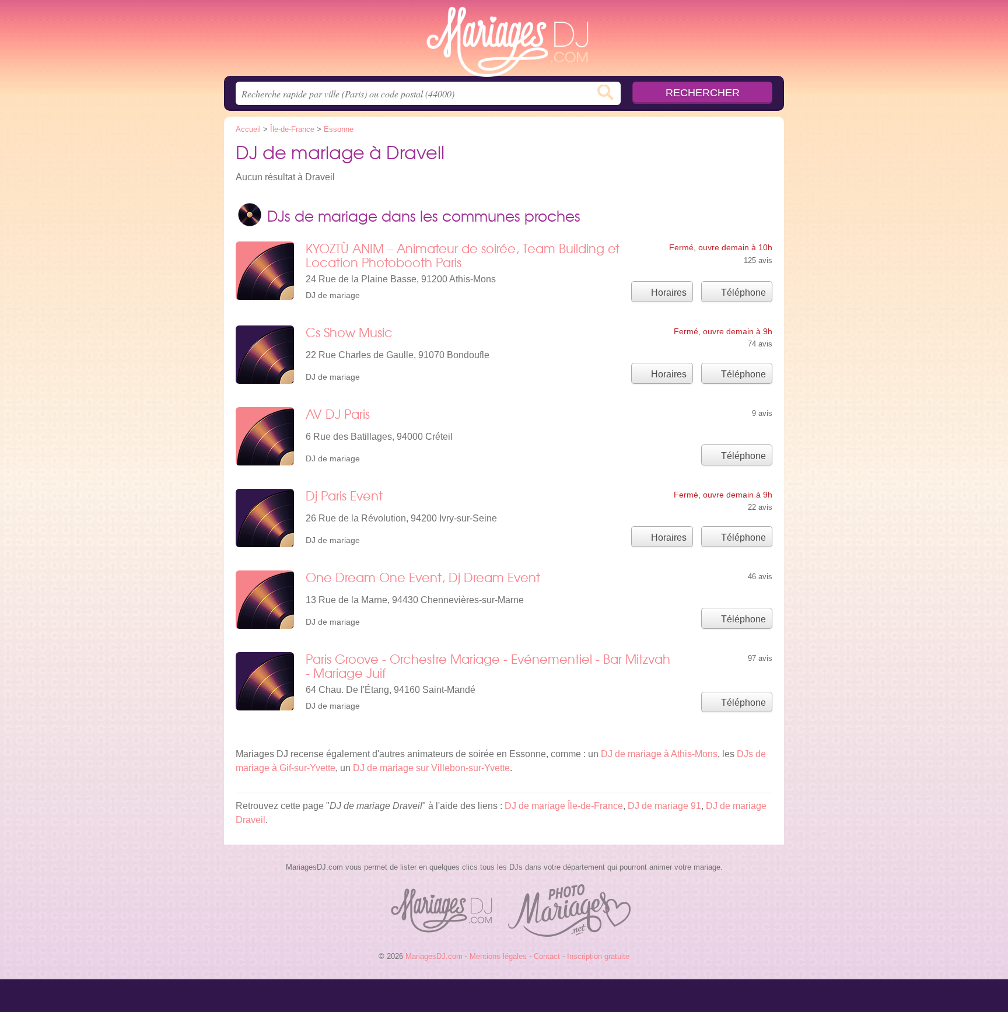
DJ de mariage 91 (664, 806)
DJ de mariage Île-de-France (564, 806)
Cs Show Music (349, 332)
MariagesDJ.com (504, 41)
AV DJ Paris (338, 414)
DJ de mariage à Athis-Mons (659, 754)
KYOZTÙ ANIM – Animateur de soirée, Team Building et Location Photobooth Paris (463, 255)
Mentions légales (498, 956)
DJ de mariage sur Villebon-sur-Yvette (431, 768)
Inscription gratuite (598, 956)
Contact (547, 956)
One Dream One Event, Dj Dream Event (423, 577)
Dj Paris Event (344, 495)
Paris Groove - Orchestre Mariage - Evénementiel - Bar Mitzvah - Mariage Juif (488, 666)
